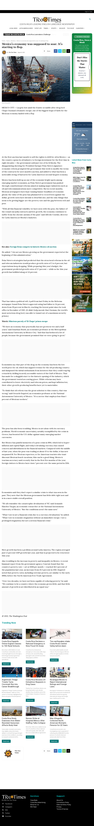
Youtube (8, 816)
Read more (6, 664)
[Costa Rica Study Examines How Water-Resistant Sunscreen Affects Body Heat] (12, 711)
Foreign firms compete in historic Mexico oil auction (33, 247)
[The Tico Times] (4, 52)
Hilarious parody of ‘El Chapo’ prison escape (28, 321)
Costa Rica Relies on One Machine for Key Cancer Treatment (79, 201)
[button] (90, 19)
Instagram (8, 807)
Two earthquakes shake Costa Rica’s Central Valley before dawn (60, 643)
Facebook (8, 804)
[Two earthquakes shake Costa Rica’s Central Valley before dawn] (60, 634)
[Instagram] (3, 807)
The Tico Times (12, 52)
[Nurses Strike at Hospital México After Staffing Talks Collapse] (36, 711)
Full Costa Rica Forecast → (82, 149)
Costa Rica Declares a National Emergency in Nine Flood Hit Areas (35, 643)
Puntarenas (89, 124)
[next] (67, 34)
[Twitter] (60, 51)
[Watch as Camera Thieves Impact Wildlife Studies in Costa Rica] (88, 231)
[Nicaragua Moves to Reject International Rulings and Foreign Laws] (60, 672)
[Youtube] (3, 816)
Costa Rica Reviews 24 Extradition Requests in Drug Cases (36, 682)
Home (3, 41)
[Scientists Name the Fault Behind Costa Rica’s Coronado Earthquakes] (88, 168)
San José (73, 124)
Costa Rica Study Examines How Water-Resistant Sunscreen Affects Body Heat (11, 721)
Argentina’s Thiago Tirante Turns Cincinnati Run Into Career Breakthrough (10, 683)
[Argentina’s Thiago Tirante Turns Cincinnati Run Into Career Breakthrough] (12, 672)
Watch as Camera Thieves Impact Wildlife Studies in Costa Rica (79, 232)
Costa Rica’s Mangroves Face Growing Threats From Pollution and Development (79, 222)
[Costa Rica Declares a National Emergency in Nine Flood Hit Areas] (36, 634)
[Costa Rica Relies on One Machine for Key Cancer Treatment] (88, 200)
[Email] (68, 51)
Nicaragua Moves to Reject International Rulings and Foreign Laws (58, 683)
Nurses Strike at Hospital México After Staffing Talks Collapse (35, 720)
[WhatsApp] (64, 51)
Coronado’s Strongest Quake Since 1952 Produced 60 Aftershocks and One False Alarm (79, 210)
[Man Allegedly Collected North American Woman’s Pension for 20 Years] (60, 711)
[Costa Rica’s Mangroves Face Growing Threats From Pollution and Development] (88, 219)
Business (13, 41)
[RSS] (3, 810)
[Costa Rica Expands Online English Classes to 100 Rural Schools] (12, 634)
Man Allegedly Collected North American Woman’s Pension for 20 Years (59, 721)
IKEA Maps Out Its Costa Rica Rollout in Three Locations (79, 179)
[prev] (64, 34)
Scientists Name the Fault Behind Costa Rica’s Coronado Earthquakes (79, 170)
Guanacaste (79, 124)
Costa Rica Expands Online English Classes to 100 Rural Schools (11, 643)
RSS (6, 810)
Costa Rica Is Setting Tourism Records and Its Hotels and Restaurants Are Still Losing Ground (78, 190)
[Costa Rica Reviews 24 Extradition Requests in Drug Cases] (36, 672)
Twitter (7, 813)
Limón (84, 124)
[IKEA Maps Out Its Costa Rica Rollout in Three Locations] (88, 178)
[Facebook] (55, 51)
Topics (8, 41)
